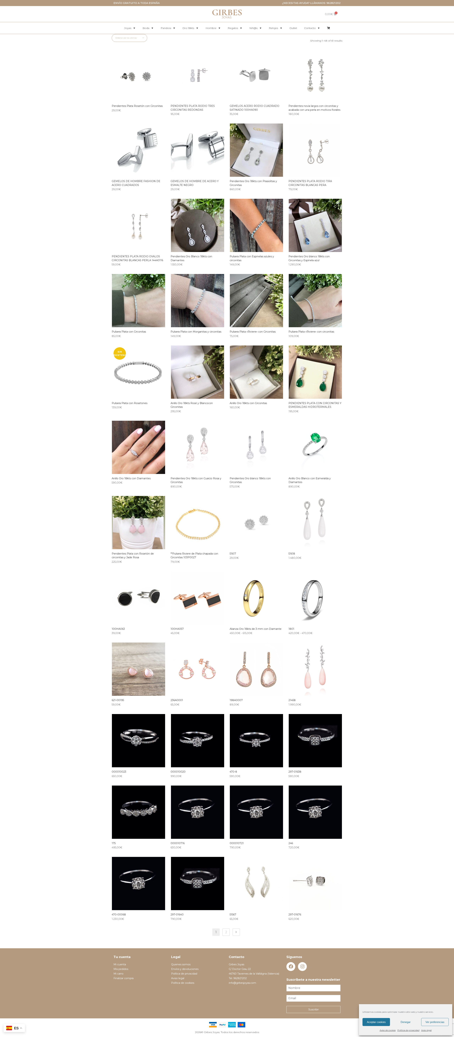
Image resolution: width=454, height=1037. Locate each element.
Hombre (211, 28)
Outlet (293, 28)
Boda (146, 28)
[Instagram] (302, 966)
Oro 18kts (188, 28)
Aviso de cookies (388, 1030)
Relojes (273, 28)
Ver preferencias (434, 1022)
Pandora (166, 28)
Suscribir (313, 1009)
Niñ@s (253, 28)
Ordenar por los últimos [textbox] (126, 38)
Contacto (310, 28)
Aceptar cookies (376, 1022)
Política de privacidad (408, 1030)
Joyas (127, 28)
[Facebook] (290, 966)
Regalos (233, 28)
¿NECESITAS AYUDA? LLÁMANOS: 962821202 (311, 3)
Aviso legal (426, 1030)
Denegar (406, 1022)
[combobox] (129, 38)
